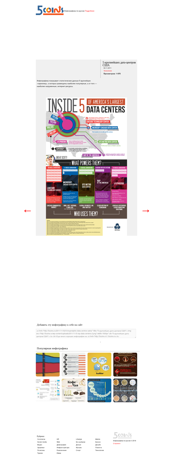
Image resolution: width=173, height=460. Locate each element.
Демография (61, 445)
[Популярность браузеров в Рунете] (48, 364)
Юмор (59, 453)
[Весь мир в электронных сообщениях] (99, 364)
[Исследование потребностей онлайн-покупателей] (73, 364)
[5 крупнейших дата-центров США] (86, 148)
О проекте (116, 443)
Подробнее (89, 10)
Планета (98, 447)
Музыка (79, 447)
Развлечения (62, 450)
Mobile (97, 439)
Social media (42, 442)
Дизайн (98, 445)
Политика (41, 450)
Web (58, 442)
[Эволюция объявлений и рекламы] (125, 390)
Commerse (41, 439)
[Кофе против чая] (73, 390)
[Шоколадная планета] (125, 364)
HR (58, 439)
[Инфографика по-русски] (50, 14)
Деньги (78, 445)
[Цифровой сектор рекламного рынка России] (99, 390)
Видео (39, 445)
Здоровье (40, 447)
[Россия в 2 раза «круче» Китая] (48, 390)
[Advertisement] (86, 39)
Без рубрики (80, 442)
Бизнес (98, 442)
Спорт (78, 450)
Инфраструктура (63, 447)
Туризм (40, 453)
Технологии (108, 71)
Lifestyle (79, 439)
